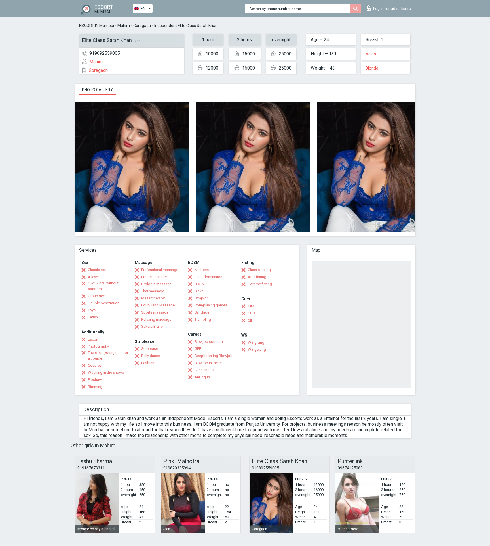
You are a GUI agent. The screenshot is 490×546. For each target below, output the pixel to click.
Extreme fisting (260, 284)
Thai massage (152, 291)
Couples (95, 365)
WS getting (257, 349)
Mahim (123, 25)
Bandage (202, 312)
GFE (198, 348)
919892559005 (104, 53)
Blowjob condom (209, 341)
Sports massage (154, 312)
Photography (98, 346)
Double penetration (103, 303)
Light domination (208, 277)
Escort (93, 339)
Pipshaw (95, 379)
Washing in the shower (106, 372)
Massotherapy (153, 298)
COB (251, 313)
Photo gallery (97, 89)
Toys (92, 310)
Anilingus (202, 377)
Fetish (93, 317)
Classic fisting (259, 270)
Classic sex (97, 270)
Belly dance (150, 356)
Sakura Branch (153, 326)
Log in (392, 8)
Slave (199, 291)
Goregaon (142, 25)
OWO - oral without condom (103, 286)
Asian (371, 53)
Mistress (202, 270)
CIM (251, 306)
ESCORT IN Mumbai (96, 25)
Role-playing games (211, 305)
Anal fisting (257, 277)
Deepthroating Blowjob (214, 356)
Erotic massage (154, 277)
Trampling (203, 319)
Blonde (372, 68)
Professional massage (159, 270)
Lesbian (147, 363)
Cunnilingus (204, 370)
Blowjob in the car (209, 363)
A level (93, 277)
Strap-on (202, 298)
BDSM (200, 284)
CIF (250, 320)
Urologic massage (156, 284)
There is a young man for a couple (108, 355)
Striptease (149, 348)
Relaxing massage (156, 319)
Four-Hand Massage (158, 305)
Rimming (95, 387)
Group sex (96, 296)
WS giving (256, 342)
